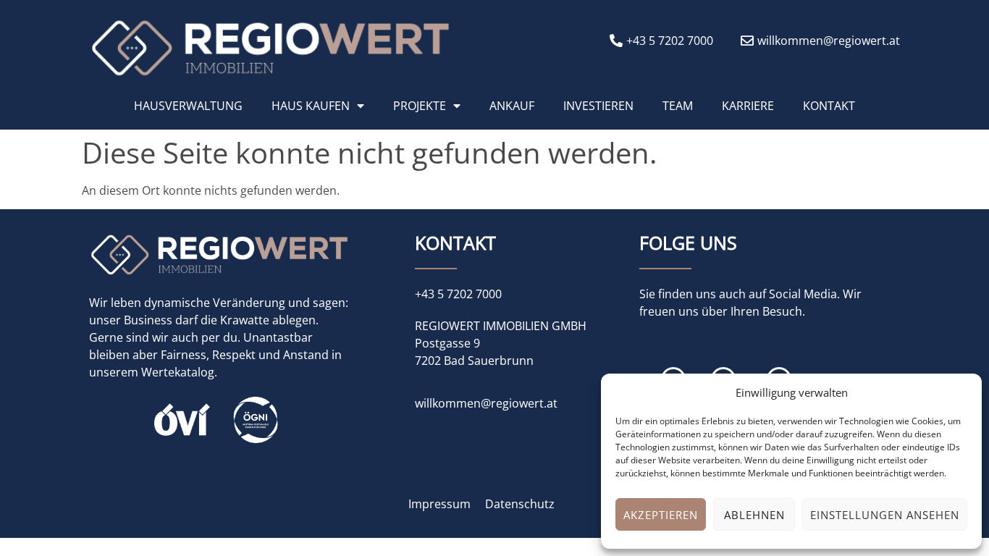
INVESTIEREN (598, 106)
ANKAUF (511, 106)
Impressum (439, 504)
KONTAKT (829, 106)
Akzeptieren (660, 514)
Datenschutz (520, 504)
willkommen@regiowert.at (486, 403)
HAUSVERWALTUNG (188, 106)
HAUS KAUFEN (311, 106)
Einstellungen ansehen (884, 514)
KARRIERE (748, 106)
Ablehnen (754, 514)
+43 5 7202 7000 (458, 294)
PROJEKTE (419, 106)
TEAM (677, 106)
